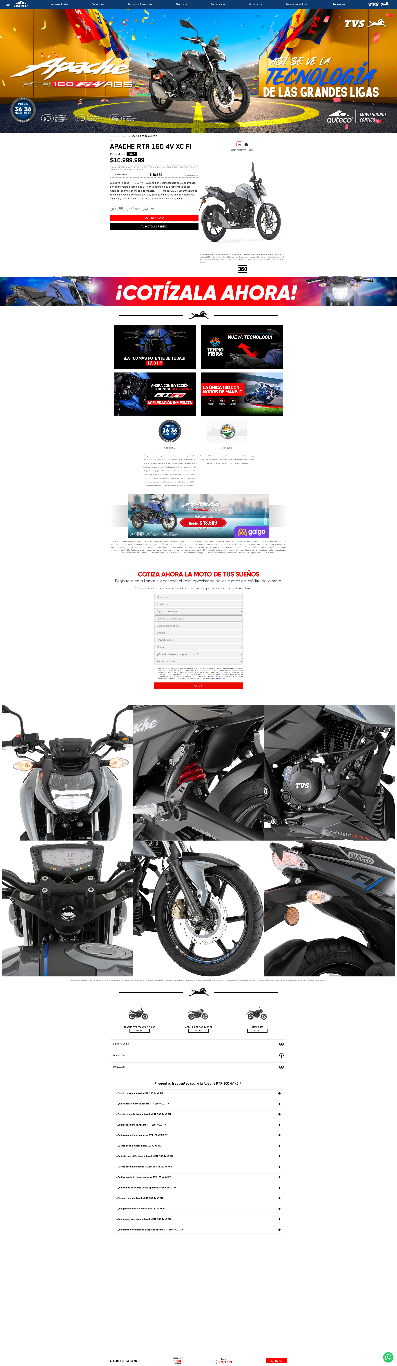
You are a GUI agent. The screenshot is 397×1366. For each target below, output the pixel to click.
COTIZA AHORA (154, 217)
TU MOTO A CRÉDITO (154, 226)
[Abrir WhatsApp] (388, 1357)
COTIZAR (276, 1360)
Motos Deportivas (118, 136)
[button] (132, 154)
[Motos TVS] (379, 4)
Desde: (194, 523)
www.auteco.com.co (224, 678)
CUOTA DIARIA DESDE (119, 175)
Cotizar (198, 685)
